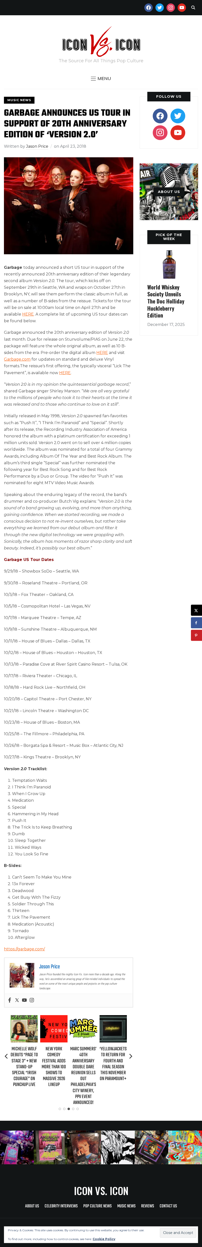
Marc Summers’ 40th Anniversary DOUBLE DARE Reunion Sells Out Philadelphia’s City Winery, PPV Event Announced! (54, 1075)
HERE (28, 314)
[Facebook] (9, 1000)
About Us (32, 1206)
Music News (19, 100)
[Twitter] (17, 1000)
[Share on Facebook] (196, 622)
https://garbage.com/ (24, 949)
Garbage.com (17, 359)
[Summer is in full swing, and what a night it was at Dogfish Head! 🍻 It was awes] (50, 1147)
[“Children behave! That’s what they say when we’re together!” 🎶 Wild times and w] (84, 1147)
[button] (101, 78)
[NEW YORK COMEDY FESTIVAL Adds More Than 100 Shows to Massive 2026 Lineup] (24, 1018)
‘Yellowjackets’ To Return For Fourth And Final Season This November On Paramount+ (84, 1064)
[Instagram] (31, 1000)
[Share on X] (196, 610)
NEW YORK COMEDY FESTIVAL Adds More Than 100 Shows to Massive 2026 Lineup (24, 1066)
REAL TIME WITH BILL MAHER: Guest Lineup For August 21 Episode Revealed (113, 1064)
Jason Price (37, 146)
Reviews (147, 1206)
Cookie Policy (104, 1239)
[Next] (131, 1056)
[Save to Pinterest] (196, 635)
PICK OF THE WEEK (169, 237)
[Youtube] (24, 1000)
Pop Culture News (97, 1206)
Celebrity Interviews (61, 1206)
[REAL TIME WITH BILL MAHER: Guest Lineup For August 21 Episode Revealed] (113, 1018)
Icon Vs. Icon (101, 1190)
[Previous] (7, 1056)
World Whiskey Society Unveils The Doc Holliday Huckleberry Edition (165, 301)
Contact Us (168, 1206)
